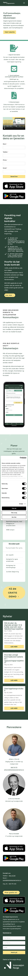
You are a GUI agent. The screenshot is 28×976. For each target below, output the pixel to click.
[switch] (24, 488)
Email (5, 168)
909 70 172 (14, 767)
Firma (5, 160)
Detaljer (21, 503)
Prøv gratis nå (11, 892)
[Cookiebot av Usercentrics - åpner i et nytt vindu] (20, 458)
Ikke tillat (14, 517)
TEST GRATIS (10, 32)
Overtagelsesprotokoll (13, 689)
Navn (5, 144)
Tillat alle (14, 508)
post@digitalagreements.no (12, 880)
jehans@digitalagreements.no (14, 770)
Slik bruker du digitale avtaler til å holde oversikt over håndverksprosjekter (13, 626)
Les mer (8, 295)
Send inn (14, 176)
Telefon (5, 152)
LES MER (14, 647)
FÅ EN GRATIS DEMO (12, 593)
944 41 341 (12, 875)
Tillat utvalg (14, 512)
